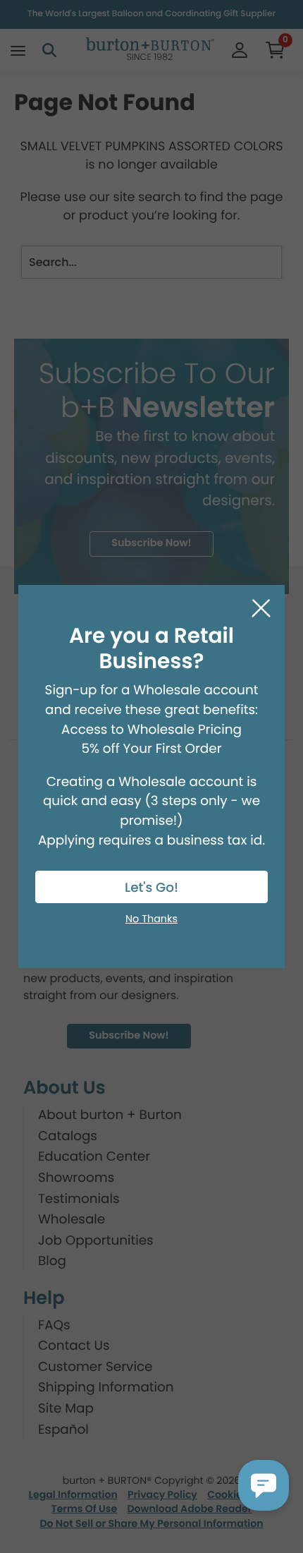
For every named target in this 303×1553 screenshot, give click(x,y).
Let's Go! (151, 888)
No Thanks (151, 919)
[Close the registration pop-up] (261, 608)
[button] (263, 1485)
